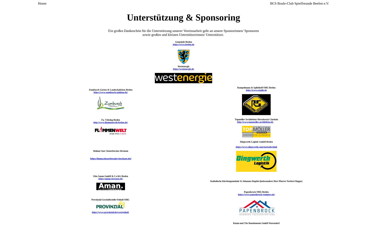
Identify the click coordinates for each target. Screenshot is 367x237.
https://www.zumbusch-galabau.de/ (111, 92)
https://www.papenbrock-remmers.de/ (256, 194)
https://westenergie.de (183, 69)
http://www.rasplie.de (256, 90)
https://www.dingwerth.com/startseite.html (256, 147)
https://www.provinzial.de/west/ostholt (110, 212)
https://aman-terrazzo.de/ (110, 179)
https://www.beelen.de (183, 44)
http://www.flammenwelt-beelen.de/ (110, 122)
